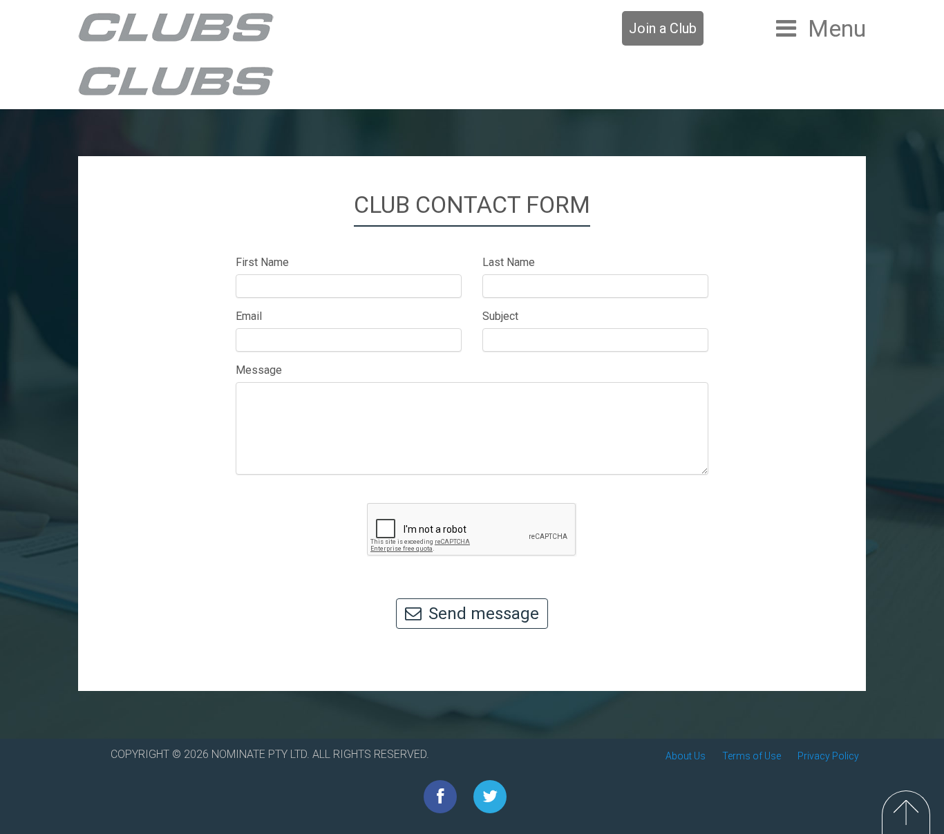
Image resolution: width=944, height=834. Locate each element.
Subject (500, 316)
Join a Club (663, 28)
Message (259, 370)
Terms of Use (751, 755)
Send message (483, 613)
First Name (262, 262)
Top (906, 812)
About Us (685, 755)
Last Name (508, 262)
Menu (837, 28)
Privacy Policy (828, 755)
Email (249, 316)
